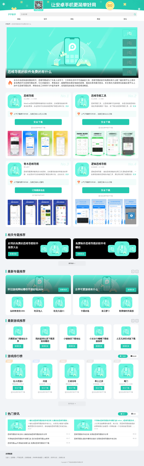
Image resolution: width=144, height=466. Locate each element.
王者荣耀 (24, 14)
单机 (72, 19)
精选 (18, 19)
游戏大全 (62, 457)
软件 (45, 19)
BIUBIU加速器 (37, 457)
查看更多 (13, 254)
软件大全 (54, 457)
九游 (7, 457)
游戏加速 (28, 457)
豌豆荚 (47, 457)
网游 (98, 19)
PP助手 (8, 24)
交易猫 (13, 457)
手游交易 (20, 457)
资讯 (125, 19)
